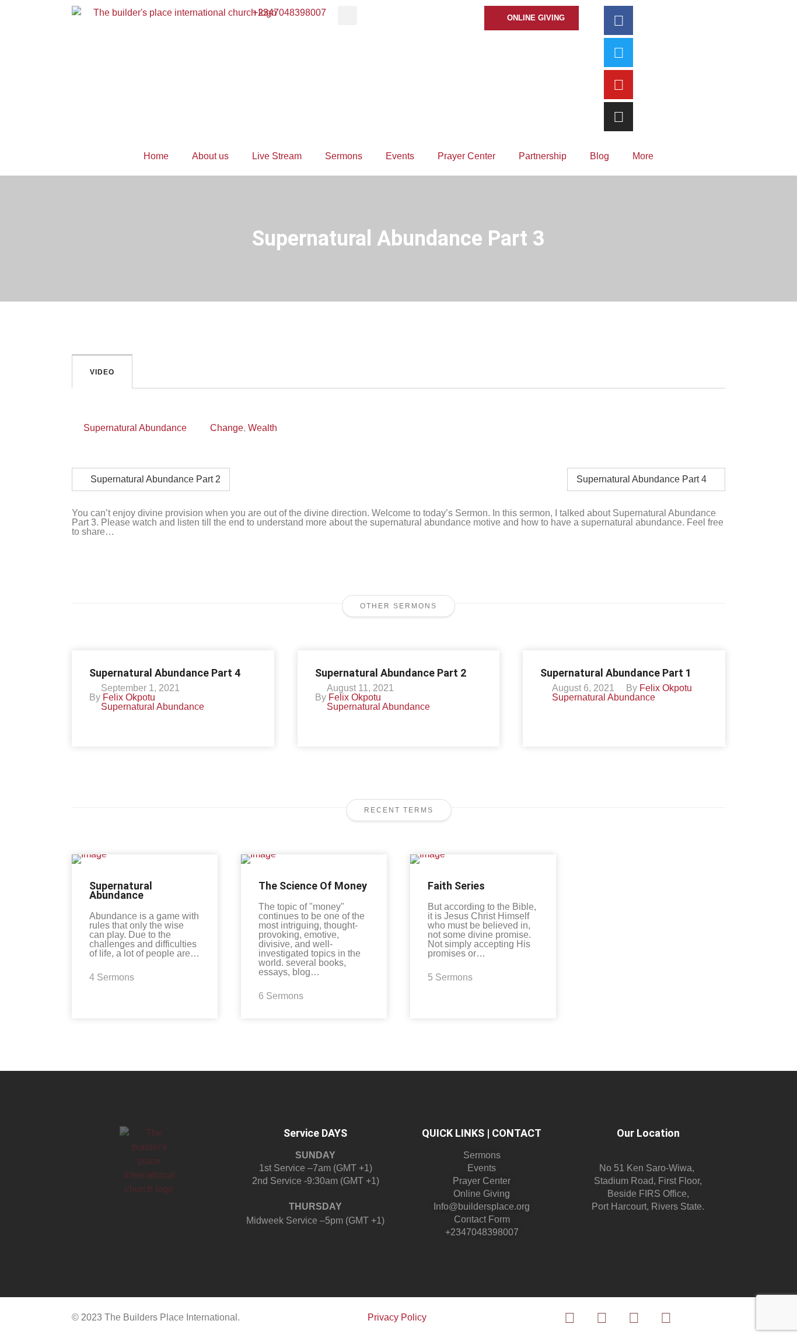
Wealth (262, 428)
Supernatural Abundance (135, 428)
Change (226, 428)
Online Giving (481, 1194)
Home (156, 156)
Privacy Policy (397, 1317)
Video (102, 372)
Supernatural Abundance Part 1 (615, 673)
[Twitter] (618, 52)
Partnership (543, 156)
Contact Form (482, 1219)
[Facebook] (618, 20)
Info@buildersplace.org (482, 1206)
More (642, 156)
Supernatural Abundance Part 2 (154, 479)
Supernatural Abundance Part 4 (642, 479)
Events (400, 156)
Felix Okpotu (129, 697)
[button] (347, 15)
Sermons (343, 156)
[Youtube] (618, 84)
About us (210, 156)
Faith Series (456, 886)
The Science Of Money (312, 886)
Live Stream (277, 156)
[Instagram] (618, 116)
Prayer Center (466, 156)
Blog (599, 156)
